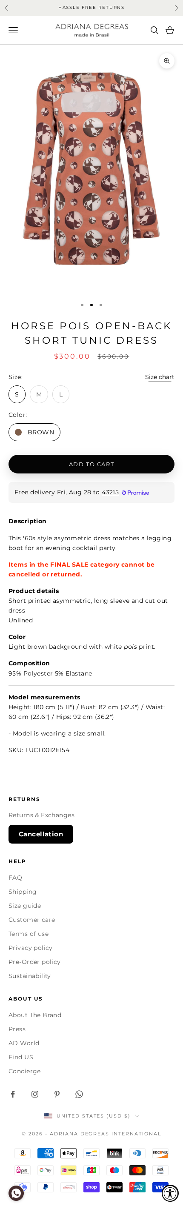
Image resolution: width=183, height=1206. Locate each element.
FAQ (15, 877)
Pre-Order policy (35, 962)
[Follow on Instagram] (35, 1094)
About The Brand (35, 1015)
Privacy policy (31, 948)
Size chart (159, 377)
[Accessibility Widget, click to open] (170, 1193)
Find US (21, 1057)
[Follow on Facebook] (13, 1094)
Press (17, 1029)
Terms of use (29, 934)
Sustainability (30, 976)
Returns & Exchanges (41, 815)
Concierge (25, 1071)
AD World (24, 1043)
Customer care (32, 920)
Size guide (25, 905)
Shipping (23, 891)
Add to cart (91, 464)
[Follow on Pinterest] (57, 1094)
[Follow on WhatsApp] (79, 1094)
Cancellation (41, 834)
